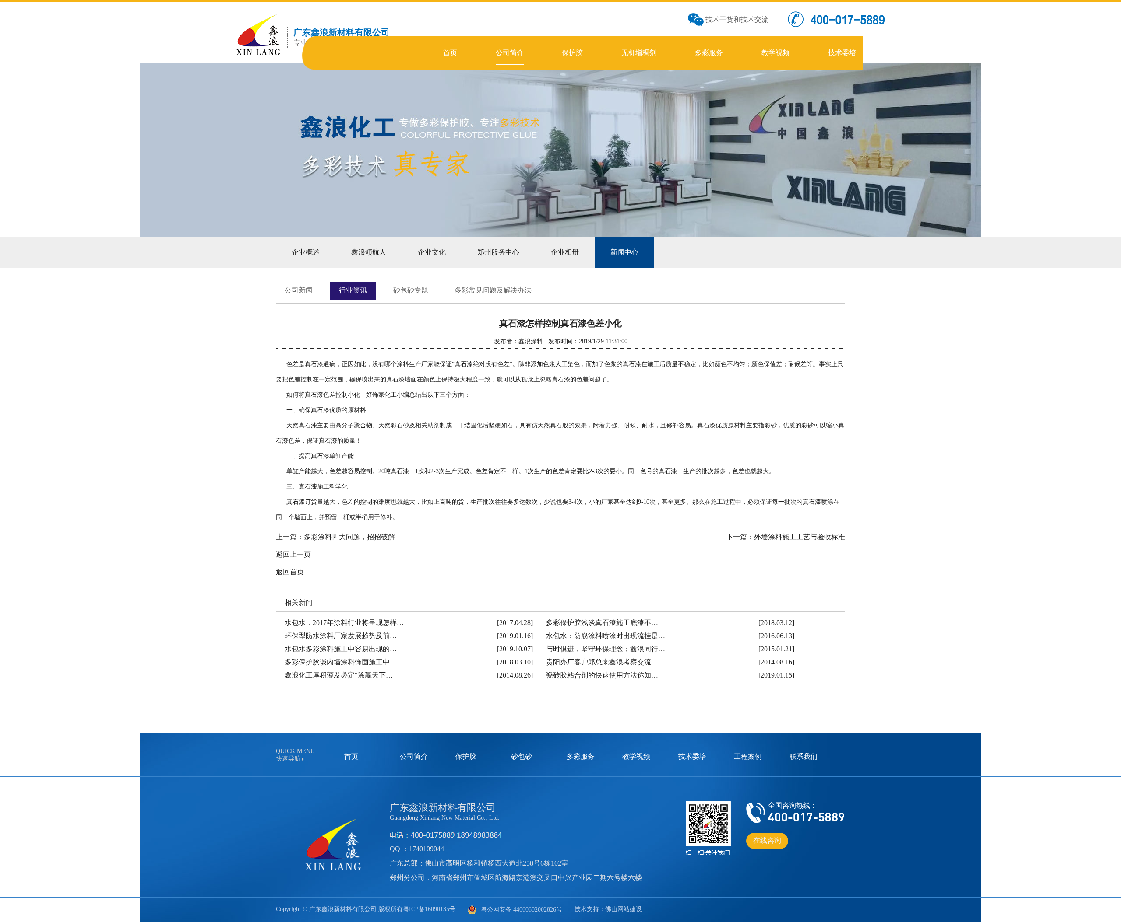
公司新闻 (299, 290)
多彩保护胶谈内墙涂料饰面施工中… (341, 662)
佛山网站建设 (623, 909)
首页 (351, 756)
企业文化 (432, 252)
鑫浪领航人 (368, 252)
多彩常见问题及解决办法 (493, 290)
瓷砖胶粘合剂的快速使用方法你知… (602, 675)
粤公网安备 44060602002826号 (521, 909)
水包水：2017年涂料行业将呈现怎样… (344, 622)
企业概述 (306, 252)
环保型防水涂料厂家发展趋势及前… (341, 635)
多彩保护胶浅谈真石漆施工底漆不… (602, 622)
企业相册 (565, 252)
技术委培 (692, 756)
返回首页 (290, 572)
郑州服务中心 (498, 252)
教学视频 (636, 756)
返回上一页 (293, 554)
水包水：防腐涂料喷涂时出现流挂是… (605, 635)
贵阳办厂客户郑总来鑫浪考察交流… (602, 662)
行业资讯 (353, 290)
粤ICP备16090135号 (429, 909)
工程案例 (748, 756)
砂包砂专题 (410, 290)
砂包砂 (521, 756)
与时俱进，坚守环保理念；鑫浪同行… (605, 649)
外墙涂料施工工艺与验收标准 (799, 537)
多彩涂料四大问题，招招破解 (349, 537)
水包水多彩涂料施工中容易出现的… (341, 649)
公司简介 (414, 756)
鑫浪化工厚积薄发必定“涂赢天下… (339, 675)
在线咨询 (767, 840)
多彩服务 (581, 756)
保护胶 (465, 756)
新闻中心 (624, 252)
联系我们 (804, 756)
